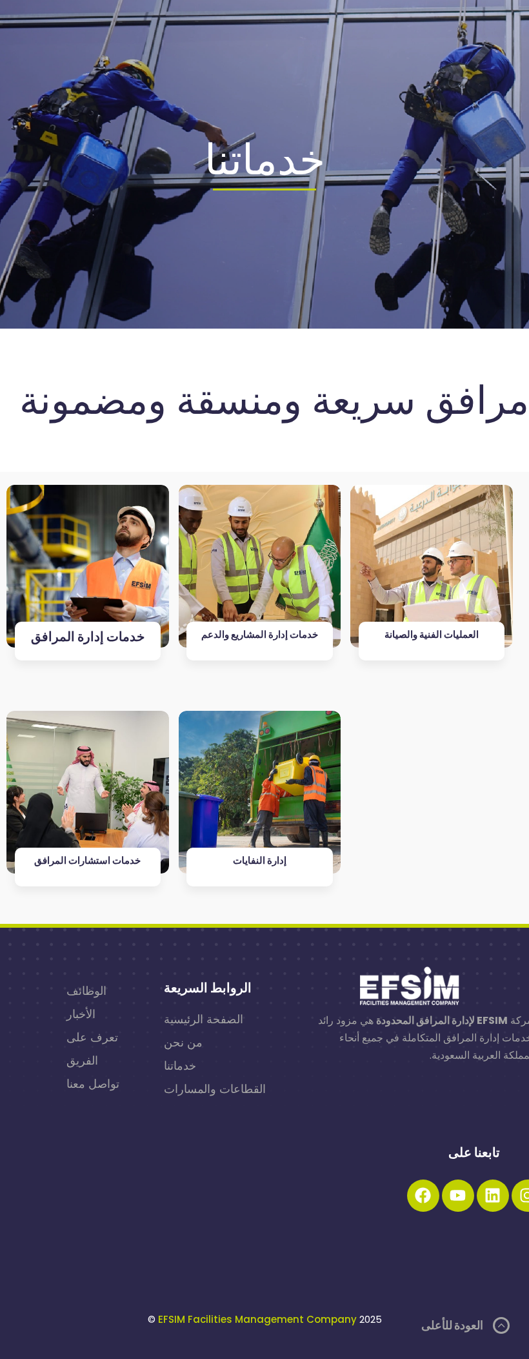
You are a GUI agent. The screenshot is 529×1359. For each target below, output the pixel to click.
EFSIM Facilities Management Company (257, 1319)
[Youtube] (458, 1196)
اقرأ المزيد (87, 976)
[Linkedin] (493, 1196)
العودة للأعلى (452, 1325)
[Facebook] (423, 1196)
